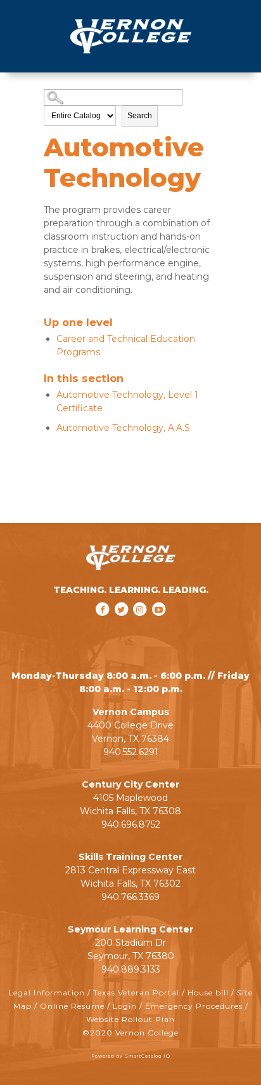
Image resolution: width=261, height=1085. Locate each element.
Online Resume (72, 1006)
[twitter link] (122, 626)
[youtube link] (159, 626)
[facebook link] (103, 626)
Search (139, 115)
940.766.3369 (130, 897)
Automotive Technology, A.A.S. (124, 427)
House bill (208, 992)
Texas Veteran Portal (136, 992)
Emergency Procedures (194, 1006)
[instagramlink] (141, 626)
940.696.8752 (130, 824)
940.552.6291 (130, 752)
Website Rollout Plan (130, 1019)
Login (125, 1006)
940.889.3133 (130, 969)
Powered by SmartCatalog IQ (130, 1056)
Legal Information (46, 992)
